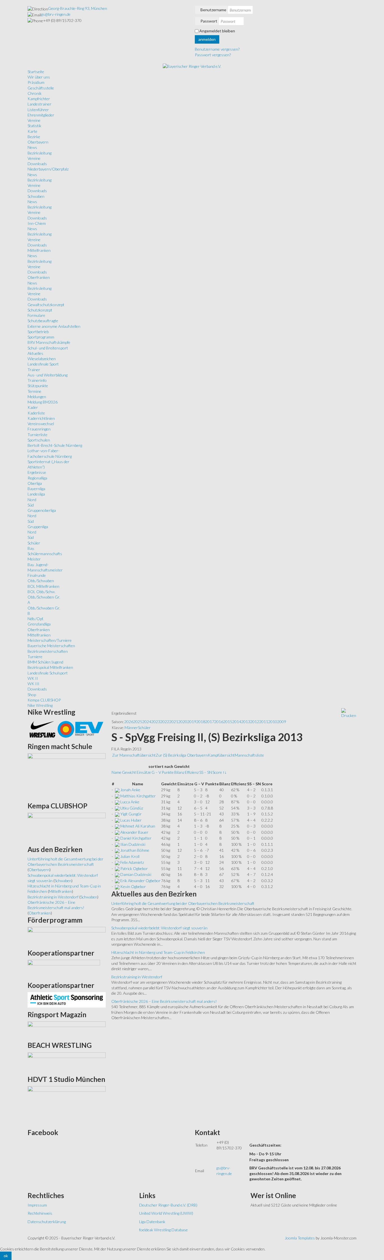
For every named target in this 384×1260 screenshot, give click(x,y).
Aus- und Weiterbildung (47, 375)
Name (116, 772)
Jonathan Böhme (134, 850)
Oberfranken (39, 277)
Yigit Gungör (131, 813)
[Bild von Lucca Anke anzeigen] (117, 801)
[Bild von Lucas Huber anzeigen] (117, 820)
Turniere (35, 656)
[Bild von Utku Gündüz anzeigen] (117, 808)
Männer (131, 727)
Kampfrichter (39, 98)
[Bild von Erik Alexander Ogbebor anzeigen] (117, 880)
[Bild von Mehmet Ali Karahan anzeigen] (117, 826)
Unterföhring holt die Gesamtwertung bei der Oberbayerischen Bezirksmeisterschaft (182, 903)
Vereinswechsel (41, 423)
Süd (31, 505)
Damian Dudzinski (135, 874)
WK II (33, 678)
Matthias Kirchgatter (138, 795)
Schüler (34, 543)
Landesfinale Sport (43, 364)
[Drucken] (348, 712)
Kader (33, 407)
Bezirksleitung (39, 153)
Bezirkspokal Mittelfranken (50, 667)
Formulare (36, 315)
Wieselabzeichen (42, 358)
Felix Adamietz (132, 862)
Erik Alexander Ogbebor (140, 880)
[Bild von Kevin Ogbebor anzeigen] (117, 886)
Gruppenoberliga (42, 510)
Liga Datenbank (152, 1221)
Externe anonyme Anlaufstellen (54, 326)
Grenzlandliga (39, 624)
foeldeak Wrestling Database (163, 1229)
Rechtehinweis (40, 1213)
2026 (128, 721)
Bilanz (179, 772)
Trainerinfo (37, 380)
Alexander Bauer (134, 832)
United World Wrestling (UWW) (166, 1213)
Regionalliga (37, 478)
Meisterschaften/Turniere (50, 640)
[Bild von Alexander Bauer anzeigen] (117, 832)
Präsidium (36, 82)
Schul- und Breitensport (48, 348)
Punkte (168, 772)
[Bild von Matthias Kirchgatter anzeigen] (117, 795)
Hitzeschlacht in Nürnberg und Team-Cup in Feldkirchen (158, 952)
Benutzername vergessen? (217, 49)
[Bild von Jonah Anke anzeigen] (117, 789)
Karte (32, 131)
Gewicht (129, 772)
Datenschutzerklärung (47, 1221)
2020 (182, 721)
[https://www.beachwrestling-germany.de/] (67, 1061)
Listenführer (38, 109)
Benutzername (213, 9)
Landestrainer (39, 104)
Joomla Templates (300, 1238)
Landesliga (36, 494)
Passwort (208, 21)
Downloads (37, 163)
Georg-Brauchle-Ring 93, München (77, 8)
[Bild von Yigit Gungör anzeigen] (117, 813)
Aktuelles (35, 353)
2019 (191, 721)
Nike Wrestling (40, 705)
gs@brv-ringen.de (56, 14)
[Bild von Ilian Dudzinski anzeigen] (117, 844)
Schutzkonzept (40, 310)
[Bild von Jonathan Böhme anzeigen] (117, 850)
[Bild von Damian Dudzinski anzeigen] (117, 874)
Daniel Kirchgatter (136, 838)
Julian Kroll (129, 856)
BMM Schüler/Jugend (45, 662)
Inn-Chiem (37, 223)
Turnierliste (38, 434)
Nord (32, 499)
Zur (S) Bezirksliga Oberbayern (182, 755)
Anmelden (207, 39)
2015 (227, 721)
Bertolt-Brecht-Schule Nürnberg (55, 445)
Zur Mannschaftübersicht (134, 755)
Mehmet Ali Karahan (137, 826)
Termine (34, 391)
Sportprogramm (41, 337)
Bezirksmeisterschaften (48, 651)
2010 (272, 721)
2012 (254, 721)
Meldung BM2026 (43, 402)
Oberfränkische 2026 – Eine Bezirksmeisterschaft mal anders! (164, 1001)
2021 (173, 721)
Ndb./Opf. (36, 618)
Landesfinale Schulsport (48, 673)
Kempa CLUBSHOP (44, 700)
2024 (146, 721)
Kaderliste (36, 413)
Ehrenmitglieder (41, 115)
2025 (137, 721)
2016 (218, 721)
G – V (156, 772)
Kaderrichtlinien (41, 418)
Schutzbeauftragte (43, 320)
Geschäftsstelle (41, 88)
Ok (6, 1255)
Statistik (34, 125)
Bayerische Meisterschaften (51, 645)
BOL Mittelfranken (43, 586)
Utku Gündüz (131, 808)
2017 (209, 721)
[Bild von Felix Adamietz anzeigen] (117, 862)
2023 (155, 721)
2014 (236, 721)
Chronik (35, 93)
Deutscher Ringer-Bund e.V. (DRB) (168, 1205)
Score (217, 772)
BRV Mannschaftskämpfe (49, 342)
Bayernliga (36, 488)
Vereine (34, 120)
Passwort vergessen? (213, 54)
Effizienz (192, 772)
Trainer (34, 369)
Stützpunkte (38, 385)
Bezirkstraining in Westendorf (136, 976)
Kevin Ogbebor (133, 886)
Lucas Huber (131, 820)
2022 (164, 721)
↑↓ (225, 772)
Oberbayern (38, 142)
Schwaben (36, 196)
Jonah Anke (130, 789)
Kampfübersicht (221, 755)
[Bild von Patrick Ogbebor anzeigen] (117, 868)
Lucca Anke (129, 801)
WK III (33, 683)
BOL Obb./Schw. (41, 591)
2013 (245, 721)
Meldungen (37, 396)
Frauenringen (39, 429)
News (32, 147)
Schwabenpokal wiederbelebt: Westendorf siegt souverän (159, 927)
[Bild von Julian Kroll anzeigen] (117, 856)
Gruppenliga (38, 526)
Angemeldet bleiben (217, 30)
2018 (200, 721)
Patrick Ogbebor (134, 868)
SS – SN (205, 772)
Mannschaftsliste (249, 755)
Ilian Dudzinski (132, 844)
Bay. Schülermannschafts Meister (45, 554)
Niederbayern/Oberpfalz (48, 169)
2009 (281, 721)
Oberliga (35, 483)
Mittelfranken (39, 250)
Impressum (37, 1205)
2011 (263, 721)
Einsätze (144, 772)
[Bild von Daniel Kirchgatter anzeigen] (117, 838)
